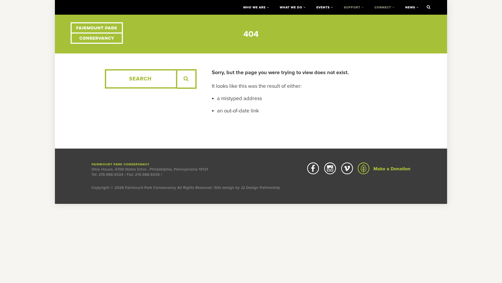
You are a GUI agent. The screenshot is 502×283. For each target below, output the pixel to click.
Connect (382, 7)
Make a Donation (391, 169)
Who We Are (254, 7)
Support (352, 7)
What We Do (291, 7)
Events (323, 7)
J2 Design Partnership (260, 187)
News (410, 7)
